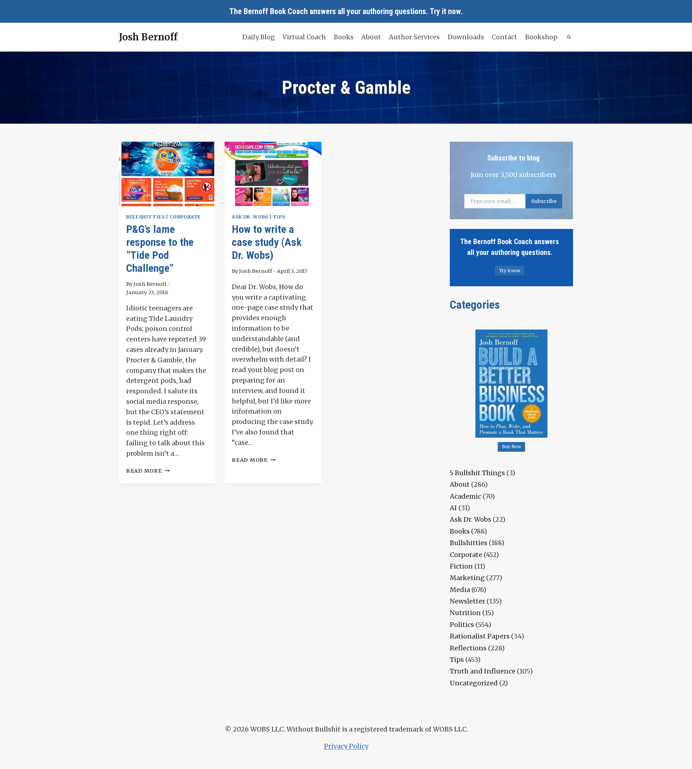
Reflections (468, 648)
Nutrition (465, 613)
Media (460, 589)
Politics (462, 624)
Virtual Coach (304, 37)
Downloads (466, 37)
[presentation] (167, 174)
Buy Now (511, 446)
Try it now (445, 11)
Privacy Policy (346, 746)
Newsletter (467, 601)
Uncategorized (474, 683)
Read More (148, 471)
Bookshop (541, 37)
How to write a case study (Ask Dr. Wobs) (267, 242)
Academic (465, 496)
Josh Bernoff (150, 284)
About (371, 37)
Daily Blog (258, 37)
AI (453, 508)
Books (344, 37)
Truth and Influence (482, 671)
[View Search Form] (569, 37)
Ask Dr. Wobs (250, 217)
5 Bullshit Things (477, 473)
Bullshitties (145, 217)
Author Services (414, 37)
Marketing (467, 578)
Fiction (461, 566)
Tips (279, 217)
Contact (504, 37)
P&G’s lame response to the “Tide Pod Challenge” (160, 248)
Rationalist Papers (480, 636)
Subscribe (543, 201)
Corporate (185, 217)
